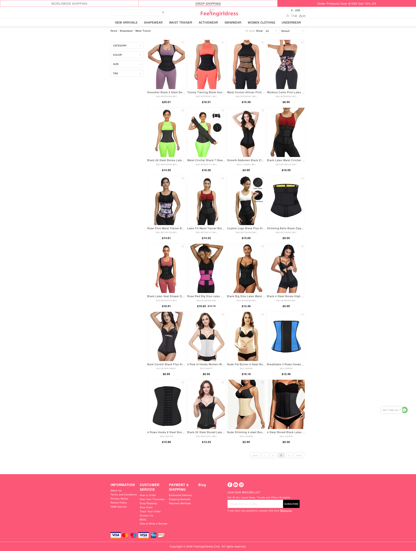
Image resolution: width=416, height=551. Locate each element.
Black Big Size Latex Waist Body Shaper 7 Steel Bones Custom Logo (246, 296)
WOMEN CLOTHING (261, 22)
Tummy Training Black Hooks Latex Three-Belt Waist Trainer (206, 92)
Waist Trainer (143, 30)
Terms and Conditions (123, 494)
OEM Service (118, 506)
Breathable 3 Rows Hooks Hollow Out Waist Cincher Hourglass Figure (286, 364)
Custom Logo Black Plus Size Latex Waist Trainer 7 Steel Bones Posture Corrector (246, 228)
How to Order (148, 495)
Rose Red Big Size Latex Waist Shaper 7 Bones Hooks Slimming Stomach (206, 296)
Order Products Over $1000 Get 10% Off (346, 3)
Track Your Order (150, 511)
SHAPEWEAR (153, 22)
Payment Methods (180, 503)
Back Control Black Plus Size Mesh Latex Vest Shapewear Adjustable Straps (166, 364)
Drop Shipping (148, 503)
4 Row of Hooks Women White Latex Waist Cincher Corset (206, 364)
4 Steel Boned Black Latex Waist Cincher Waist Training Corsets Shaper (286, 432)
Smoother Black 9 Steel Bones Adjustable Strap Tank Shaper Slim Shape (166, 92)
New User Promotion (152, 499)
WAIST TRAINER (180, 22)
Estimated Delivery (180, 495)
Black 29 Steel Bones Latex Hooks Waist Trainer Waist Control (166, 160)
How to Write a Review (153, 523)
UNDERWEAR (291, 22)
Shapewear (126, 30)
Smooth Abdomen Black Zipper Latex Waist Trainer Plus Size (246, 160)
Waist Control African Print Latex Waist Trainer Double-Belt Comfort (246, 92)
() (295, 15)
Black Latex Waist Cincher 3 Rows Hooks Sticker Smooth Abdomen (286, 160)
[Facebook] (230, 484)
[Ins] (241, 484)
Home (113, 30)
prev (255, 455)
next (298, 455)
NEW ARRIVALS (126, 22)
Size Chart (146, 507)
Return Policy (118, 502)
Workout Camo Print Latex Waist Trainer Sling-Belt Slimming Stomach (286, 92)
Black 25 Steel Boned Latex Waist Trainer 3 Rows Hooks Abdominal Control (206, 432)
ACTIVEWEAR (208, 22)
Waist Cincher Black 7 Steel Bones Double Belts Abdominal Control (206, 160)
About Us (116, 490)
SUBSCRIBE (291, 504)
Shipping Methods (180, 499)
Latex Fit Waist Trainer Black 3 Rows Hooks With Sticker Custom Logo (206, 228)
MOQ (143, 519)
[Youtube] (235, 484)
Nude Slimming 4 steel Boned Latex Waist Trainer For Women (246, 432)
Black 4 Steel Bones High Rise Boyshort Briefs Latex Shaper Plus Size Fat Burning (286, 296)
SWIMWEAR (233, 22)
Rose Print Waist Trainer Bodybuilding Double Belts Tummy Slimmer (166, 228)
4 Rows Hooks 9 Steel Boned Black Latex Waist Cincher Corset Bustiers (166, 432)
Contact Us (146, 515)
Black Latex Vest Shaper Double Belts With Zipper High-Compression (166, 296)
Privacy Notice (119, 498)
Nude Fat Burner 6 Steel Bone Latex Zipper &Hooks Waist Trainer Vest (246, 364)
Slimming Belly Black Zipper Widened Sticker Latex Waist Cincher (286, 228)
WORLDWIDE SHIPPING (69, 3)
